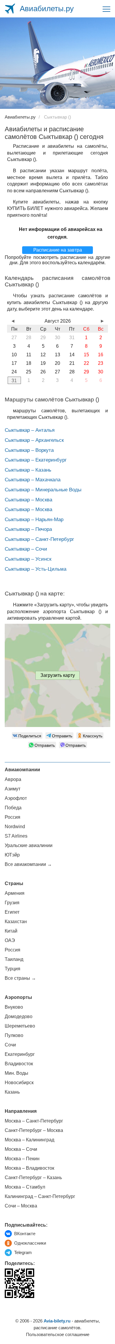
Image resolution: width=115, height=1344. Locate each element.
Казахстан (16, 921)
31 (14, 380)
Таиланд (14, 959)
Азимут (12, 788)
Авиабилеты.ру (47, 8)
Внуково (14, 1007)
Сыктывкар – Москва (28, 500)
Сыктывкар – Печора (28, 529)
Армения (14, 893)
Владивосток (19, 1063)
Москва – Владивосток (29, 1168)
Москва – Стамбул (25, 1186)
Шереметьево (20, 1025)
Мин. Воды (16, 1073)
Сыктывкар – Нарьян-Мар (34, 519)
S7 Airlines (16, 835)
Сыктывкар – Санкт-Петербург (39, 539)
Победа (13, 807)
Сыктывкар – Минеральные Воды (43, 490)
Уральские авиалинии (28, 845)
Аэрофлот (16, 798)
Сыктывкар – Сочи (26, 549)
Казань (12, 1091)
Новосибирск (19, 1082)
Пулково (14, 1035)
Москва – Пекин (22, 1158)
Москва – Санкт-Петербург (34, 1120)
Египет (12, 912)
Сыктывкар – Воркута (29, 450)
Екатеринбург (20, 1054)
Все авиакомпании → (28, 864)
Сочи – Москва (21, 1205)
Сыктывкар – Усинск (28, 559)
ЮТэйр (12, 854)
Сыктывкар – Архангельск (34, 440)
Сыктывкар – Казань (28, 470)
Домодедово (18, 1016)
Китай (11, 930)
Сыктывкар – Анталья (30, 430)
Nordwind (15, 826)
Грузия (12, 902)
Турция (12, 968)
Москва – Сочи (21, 1149)
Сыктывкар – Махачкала (32, 480)
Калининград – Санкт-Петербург (40, 1196)
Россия (12, 817)
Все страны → (20, 978)
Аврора (13, 779)
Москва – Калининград (29, 1139)
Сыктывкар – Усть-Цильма (35, 569)
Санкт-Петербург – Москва (34, 1130)
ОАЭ (10, 940)
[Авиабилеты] (10, 9)
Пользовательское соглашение (57, 1334)
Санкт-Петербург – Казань (33, 1177)
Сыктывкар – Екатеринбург (36, 460)
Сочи (10, 1044)
